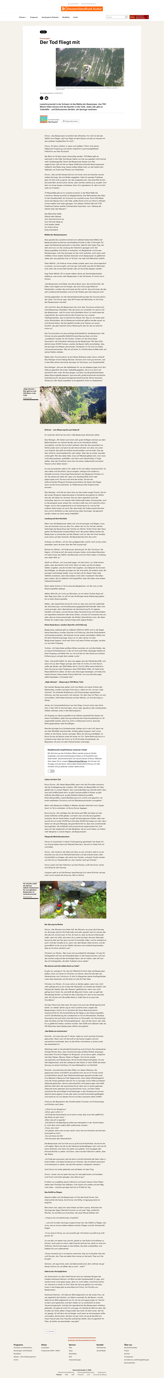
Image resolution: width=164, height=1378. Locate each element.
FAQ (70, 1347)
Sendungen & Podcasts (50, 17)
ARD (66, 1374)
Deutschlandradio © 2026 (82, 1370)
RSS (70, 1357)
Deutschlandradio (130, 1347)
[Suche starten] (126, 17)
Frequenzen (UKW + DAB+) (50, 1350)
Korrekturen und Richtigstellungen (136, 1360)
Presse (126, 1350)
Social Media (101, 1350)
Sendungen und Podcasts (23, 1350)
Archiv (75, 17)
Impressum (102, 1372)
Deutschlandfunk (73, 4)
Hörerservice (101, 1347)
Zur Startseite (50, 1331)
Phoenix (81, 1374)
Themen (22, 17)
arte (88, 1374)
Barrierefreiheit (129, 1363)
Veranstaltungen (75, 1360)
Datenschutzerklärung (78, 761)
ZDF (72, 1374)
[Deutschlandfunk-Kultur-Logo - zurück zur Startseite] (82, 8)
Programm (34, 17)
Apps (71, 1350)
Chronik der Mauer (100, 1374)
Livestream (45, 1347)
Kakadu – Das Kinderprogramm (25, 1357)
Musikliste (66, 17)
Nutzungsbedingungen (86, 1372)
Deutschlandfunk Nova (88, 4)
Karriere (127, 1354)
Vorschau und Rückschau (23, 1347)
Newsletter (73, 1354)
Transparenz (128, 1357)
